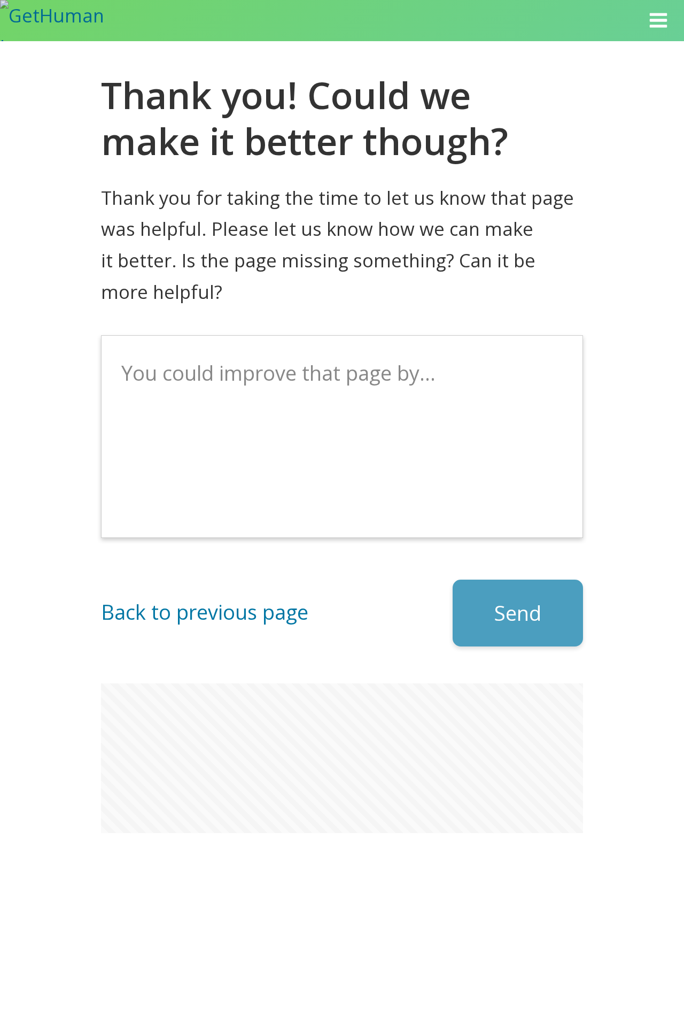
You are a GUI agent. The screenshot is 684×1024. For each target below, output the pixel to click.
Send (517, 613)
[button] (658, 20)
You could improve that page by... (278, 373)
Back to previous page (204, 612)
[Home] (65, 20)
